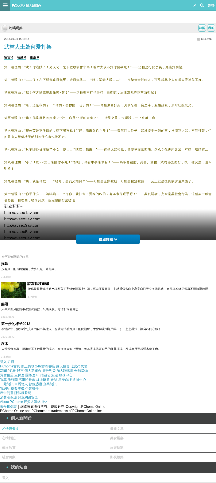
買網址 (5, 388)
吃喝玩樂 (16, 28)
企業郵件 (32, 388)
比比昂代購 (78, 366)
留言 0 (8, 57)
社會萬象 (9, 457)
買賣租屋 (7, 375)
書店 (52, 366)
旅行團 (13, 379)
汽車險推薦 (27, 379)
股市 (20, 370)
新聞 (3, 370)
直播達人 (21, 384)
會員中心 (79, 379)
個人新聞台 (32, 370)
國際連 (30, 375)
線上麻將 (43, 379)
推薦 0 (34, 57)
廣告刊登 (49, 370)
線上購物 (27, 366)
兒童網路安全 (28, 397)
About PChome (11, 402)
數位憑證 (35, 384)
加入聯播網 (65, 370)
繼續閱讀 (106, 239)
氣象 (12, 370)
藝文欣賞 (9, 447)
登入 (3, 362)
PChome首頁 (10, 366)
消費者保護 (8, 397)
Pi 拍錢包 (43, 375)
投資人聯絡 (32, 402)
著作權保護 (8, 406)
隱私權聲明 (22, 393)
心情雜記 (9, 438)
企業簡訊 (50, 384)
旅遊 (54, 375)
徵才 (45, 402)
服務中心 (65, 375)
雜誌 (54, 379)
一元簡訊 (7, 384)
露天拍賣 (63, 366)
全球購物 (81, 370)
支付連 (19, 375)
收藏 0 (21, 57)
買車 (3, 379)
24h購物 (41, 366)
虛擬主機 (17, 388)
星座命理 (65, 379)
